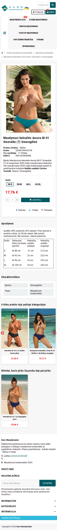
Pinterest (48, 210)
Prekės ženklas (10, 148)
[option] (14, 336)
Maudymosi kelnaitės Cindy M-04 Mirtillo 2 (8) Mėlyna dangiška (42, 352)
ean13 (6, 155)
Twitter (35, 210)
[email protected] (19, 456)
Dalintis (21, 210)
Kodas (6, 150)
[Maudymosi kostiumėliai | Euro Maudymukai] (12, 8)
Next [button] (54, 333)
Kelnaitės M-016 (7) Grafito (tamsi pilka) (15, 352)
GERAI (48, 483)
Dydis (8, 180)
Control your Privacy (10, 518)
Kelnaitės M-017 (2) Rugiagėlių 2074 (14, 418)
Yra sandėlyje (9, 153)
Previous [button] (2, 333)
